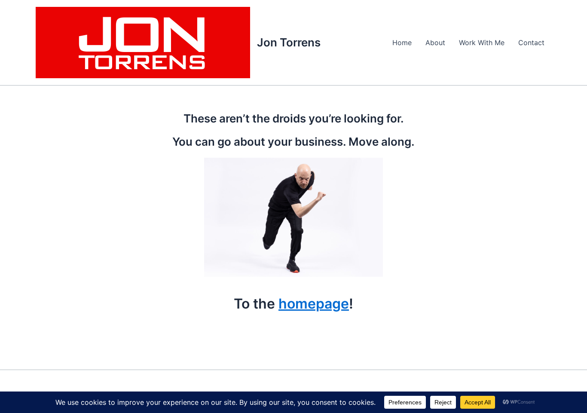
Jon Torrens (289, 42)
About (435, 42)
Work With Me (481, 42)
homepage (313, 303)
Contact (531, 42)
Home (402, 42)
